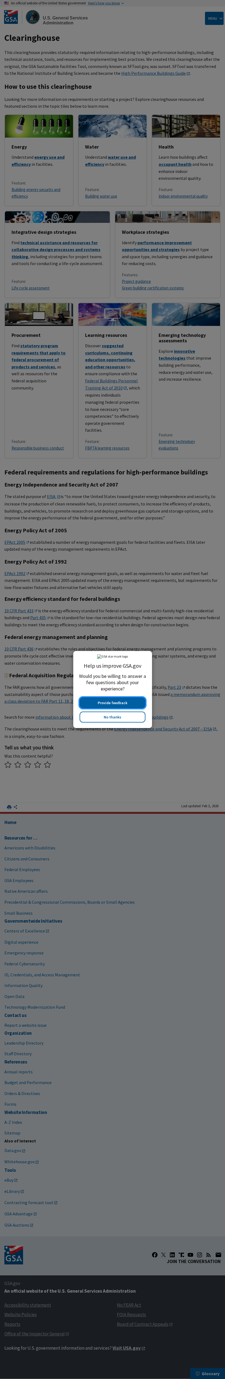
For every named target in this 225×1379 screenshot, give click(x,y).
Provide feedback (112, 702)
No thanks (112, 717)
